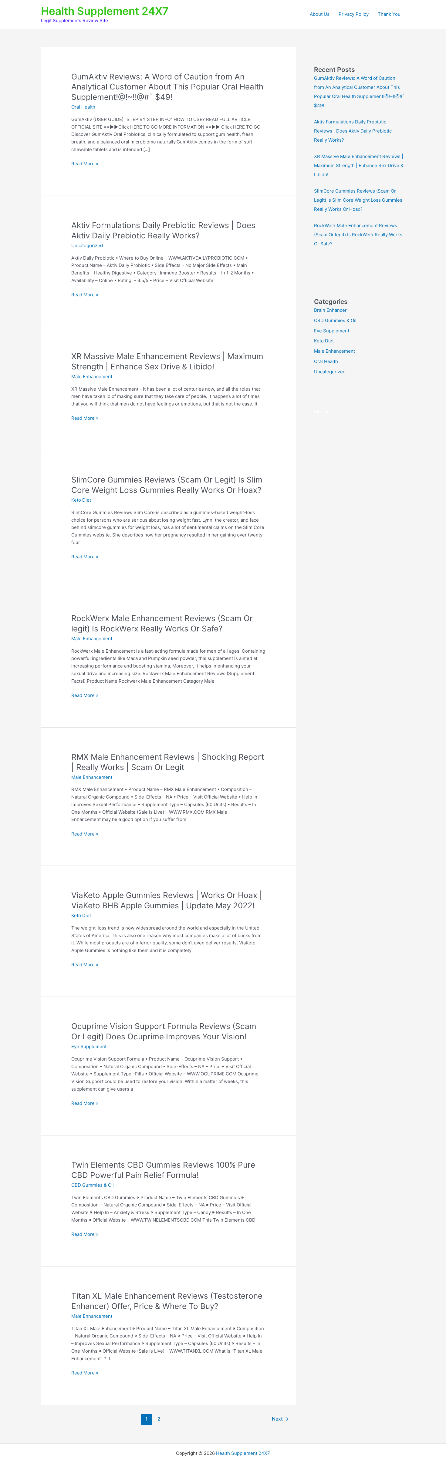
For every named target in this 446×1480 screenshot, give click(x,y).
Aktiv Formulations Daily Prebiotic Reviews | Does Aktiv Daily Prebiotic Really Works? (353, 131)
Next (280, 1419)
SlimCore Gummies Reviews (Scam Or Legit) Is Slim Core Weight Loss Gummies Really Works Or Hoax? (358, 200)
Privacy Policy (354, 14)
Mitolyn (322, 412)
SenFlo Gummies (353, 495)
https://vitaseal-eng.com (340, 455)
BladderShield (381, 486)
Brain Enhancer (330, 310)
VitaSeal (323, 433)
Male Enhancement (91, 376)
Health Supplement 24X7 (105, 11)
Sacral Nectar (350, 477)
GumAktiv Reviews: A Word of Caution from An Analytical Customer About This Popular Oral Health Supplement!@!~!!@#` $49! (167, 87)
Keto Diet (81, 500)
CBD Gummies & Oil (92, 1185)
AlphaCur (324, 477)
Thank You (389, 14)
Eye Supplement (88, 1046)
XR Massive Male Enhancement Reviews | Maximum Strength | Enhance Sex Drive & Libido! (359, 165)
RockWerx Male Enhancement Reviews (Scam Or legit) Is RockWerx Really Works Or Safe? (358, 235)
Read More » (84, 164)
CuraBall (323, 495)
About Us (319, 14)
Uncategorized (87, 245)
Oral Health (83, 107)
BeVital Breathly (346, 486)
